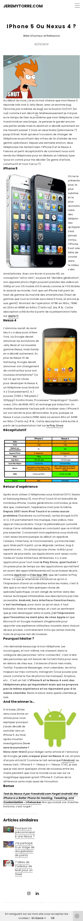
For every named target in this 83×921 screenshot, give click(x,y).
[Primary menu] (77, 5)
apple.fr (13, 316)
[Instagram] (29, 893)
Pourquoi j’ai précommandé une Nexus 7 (25, 832)
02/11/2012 (41, 44)
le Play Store (55, 425)
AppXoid (20, 575)
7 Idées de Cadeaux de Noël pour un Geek (24, 868)
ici (36, 113)
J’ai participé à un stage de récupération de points (24, 849)
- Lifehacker (40, 798)
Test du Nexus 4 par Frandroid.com (27, 794)
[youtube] (46, 893)
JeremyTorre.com (23, 6)
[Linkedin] (37, 893)
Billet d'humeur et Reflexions (41, 36)
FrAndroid (67, 760)
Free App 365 (38, 575)
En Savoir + (39, 918)
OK (53, 918)
